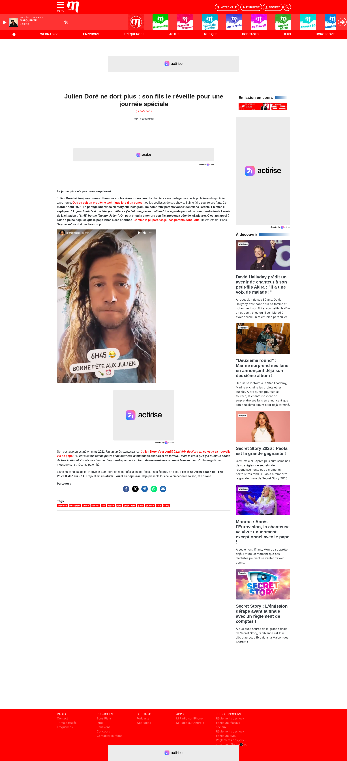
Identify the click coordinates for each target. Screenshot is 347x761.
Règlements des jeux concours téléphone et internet (231, 744)
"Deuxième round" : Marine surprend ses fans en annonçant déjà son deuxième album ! (262, 368)
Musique (211, 34)
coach (111, 505)
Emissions (91, 34)
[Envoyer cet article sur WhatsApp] (153, 491)
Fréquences (134, 34)
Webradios (49, 34)
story (166, 505)
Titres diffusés (66, 723)
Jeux (287, 34)
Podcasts (250, 34)
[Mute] (66, 22)
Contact (62, 718)
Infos (100, 723)
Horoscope (325, 34)
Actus (174, 34)
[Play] (5, 22)
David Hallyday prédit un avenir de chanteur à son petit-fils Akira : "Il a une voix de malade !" (261, 284)
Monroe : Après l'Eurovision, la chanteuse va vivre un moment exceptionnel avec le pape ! (263, 531)
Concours (103, 731)
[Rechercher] (287, 7)
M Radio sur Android (190, 723)
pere (118, 505)
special (95, 505)
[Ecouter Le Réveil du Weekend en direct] (263, 106)
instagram (74, 505)
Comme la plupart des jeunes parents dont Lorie (167, 220)
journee (150, 505)
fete (159, 505)
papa (140, 505)
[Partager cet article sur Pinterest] (144, 491)
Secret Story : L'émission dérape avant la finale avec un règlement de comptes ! (262, 614)
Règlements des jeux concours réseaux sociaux (230, 723)
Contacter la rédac (109, 736)
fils (103, 505)
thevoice (62, 505)
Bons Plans (104, 718)
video (86, 505)
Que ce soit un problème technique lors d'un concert (108, 202)
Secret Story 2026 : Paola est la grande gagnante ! (261, 451)
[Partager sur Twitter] (134, 491)
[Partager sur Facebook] (125, 491)
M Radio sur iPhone (189, 718)
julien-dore (129, 505)
